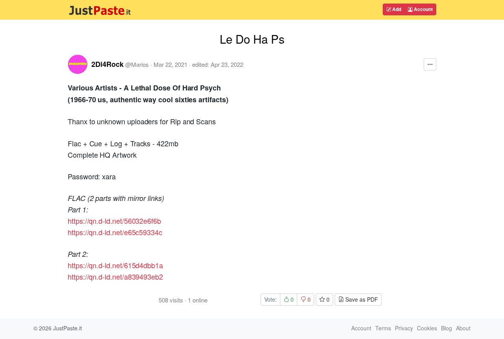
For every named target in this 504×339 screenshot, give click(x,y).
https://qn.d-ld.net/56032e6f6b (114, 221)
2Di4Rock (107, 64)
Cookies (427, 328)
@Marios (137, 64)
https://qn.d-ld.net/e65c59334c (115, 232)
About (463, 328)
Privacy (404, 328)
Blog (446, 328)
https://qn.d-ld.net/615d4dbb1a (115, 265)
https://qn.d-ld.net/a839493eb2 (115, 276)
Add (396, 9)
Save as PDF (361, 299)
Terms (383, 328)
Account (423, 9)
